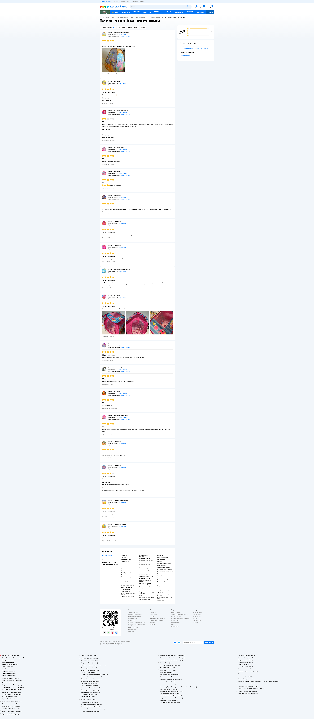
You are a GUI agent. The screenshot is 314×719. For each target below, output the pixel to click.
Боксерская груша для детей (164, 590)
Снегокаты (160, 555)
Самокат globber (125, 566)
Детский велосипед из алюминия (145, 581)
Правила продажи (132, 618)
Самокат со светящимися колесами (127, 597)
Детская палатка (161, 600)
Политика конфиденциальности (136, 622)
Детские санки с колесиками (146, 597)
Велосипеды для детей (126, 555)
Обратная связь (132, 629)
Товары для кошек (197, 612)
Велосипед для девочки (145, 568)
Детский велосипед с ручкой (128, 571)
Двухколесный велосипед (127, 585)
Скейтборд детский (126, 573)
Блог (172, 624)
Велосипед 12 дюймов (126, 579)
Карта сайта (131, 631)
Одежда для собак (197, 620)
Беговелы (123, 557)
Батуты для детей (161, 565)
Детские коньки (161, 559)
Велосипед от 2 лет (144, 590)
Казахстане (114, 645)
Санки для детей (143, 595)
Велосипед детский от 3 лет (128, 575)
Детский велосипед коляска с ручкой (128, 594)
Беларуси (120, 645)
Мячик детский (161, 582)
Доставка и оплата (133, 612)
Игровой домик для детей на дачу (164, 598)
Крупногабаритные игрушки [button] (110, 564)
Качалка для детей (125, 589)
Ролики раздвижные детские (164, 569)
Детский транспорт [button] (107, 555)
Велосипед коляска (126, 568)
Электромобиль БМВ (144, 578)
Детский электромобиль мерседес (145, 587)
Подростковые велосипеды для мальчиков (147, 592)
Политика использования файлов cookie (136, 625)
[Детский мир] (113, 6)
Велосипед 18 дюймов (144, 574)
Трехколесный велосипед (127, 559)
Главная (102, 17)
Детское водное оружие (163, 567)
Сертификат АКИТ (133, 627)
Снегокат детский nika (144, 599)
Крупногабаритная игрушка (125, 17)
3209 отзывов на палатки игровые (190, 46)
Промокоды (131, 620)
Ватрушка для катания (162, 557)
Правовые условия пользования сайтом (121, 641)
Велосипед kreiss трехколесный (143, 556)
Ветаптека (195, 622)
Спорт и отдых (110, 17)
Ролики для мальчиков (162, 573)
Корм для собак (197, 618)
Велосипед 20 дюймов (126, 587)
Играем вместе (184, 58)
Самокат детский (125, 564)
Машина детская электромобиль (125, 562)
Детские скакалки (161, 584)
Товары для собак (197, 616)
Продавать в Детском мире (135, 614)
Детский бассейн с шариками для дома (164, 594)
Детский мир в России (105, 645)
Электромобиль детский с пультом (145, 565)
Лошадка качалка (125, 591)
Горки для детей (161, 592)
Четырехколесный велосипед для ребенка (128, 600)
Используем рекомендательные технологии (111, 643)
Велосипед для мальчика (145, 572)
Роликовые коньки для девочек (165, 571)
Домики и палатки (141, 17)
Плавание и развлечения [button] (109, 562)
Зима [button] (103, 558)
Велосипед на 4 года (144, 570)
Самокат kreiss (124, 583)
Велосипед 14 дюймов (144, 558)
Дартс (158, 577)
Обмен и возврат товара (134, 616)
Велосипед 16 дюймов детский (147, 560)
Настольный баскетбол (163, 580)
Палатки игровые (155, 17)
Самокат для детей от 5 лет (127, 581)
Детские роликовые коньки (164, 563)
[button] (210, 12)
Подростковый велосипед (146, 576)
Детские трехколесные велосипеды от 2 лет (145, 584)
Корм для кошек (197, 614)
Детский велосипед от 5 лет (128, 577)
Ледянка (159, 561)
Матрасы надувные (162, 586)
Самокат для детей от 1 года (146, 562)
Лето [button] (103, 560)
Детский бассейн (161, 575)
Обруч (159, 588)
